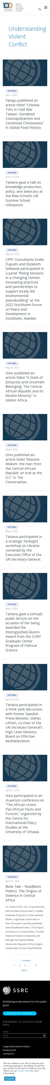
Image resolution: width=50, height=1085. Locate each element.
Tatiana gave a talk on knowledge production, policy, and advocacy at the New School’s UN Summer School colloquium (24, 193)
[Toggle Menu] (46, 7)
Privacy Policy (24, 1070)
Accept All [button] (10, 1078)
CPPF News (12, 91)
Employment (9, 1050)
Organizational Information (16, 1046)
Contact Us (8, 1053)
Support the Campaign (19, 1013)
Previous (25, 960)
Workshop (12, 877)
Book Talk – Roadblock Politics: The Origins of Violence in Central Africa (24, 893)
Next (25, 970)
